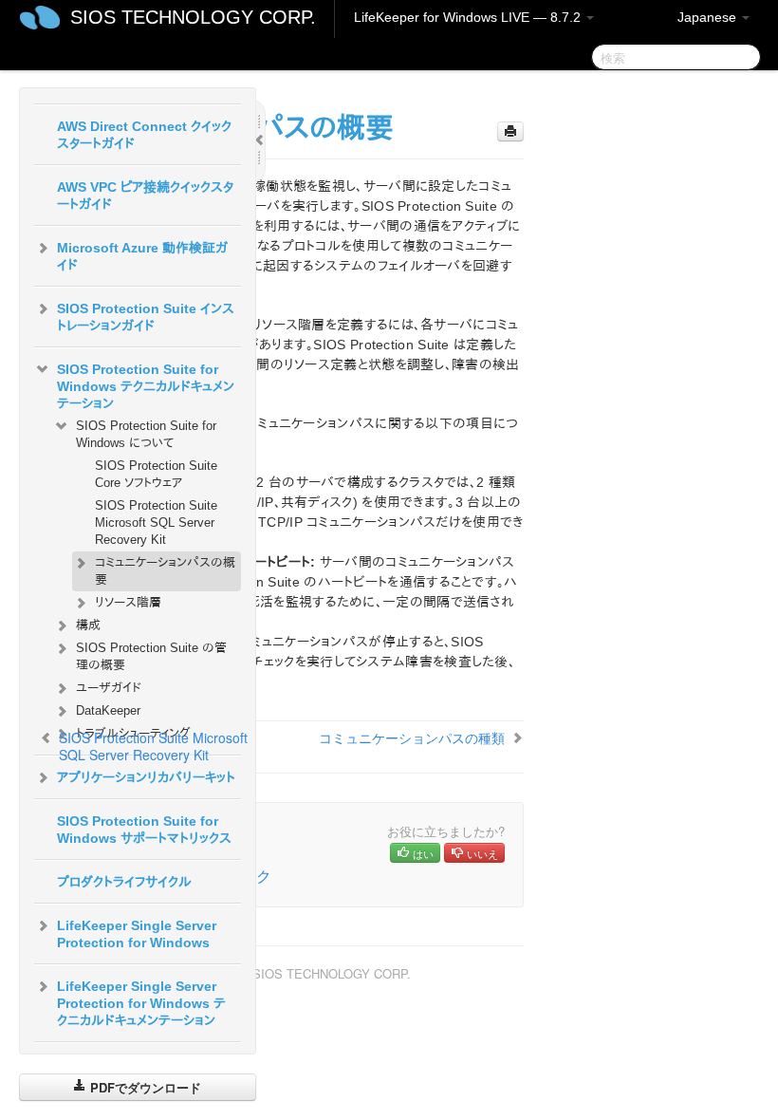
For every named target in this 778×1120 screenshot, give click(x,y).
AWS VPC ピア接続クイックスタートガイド (145, 195)
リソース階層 (128, 602)
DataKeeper (108, 710)
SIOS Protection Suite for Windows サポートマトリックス (144, 829)
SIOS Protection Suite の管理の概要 (151, 656)
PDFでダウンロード (143, 1087)
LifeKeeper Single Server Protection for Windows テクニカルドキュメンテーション (141, 1003)
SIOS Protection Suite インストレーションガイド (145, 317)
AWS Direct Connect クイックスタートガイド (144, 135)
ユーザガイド (108, 688)
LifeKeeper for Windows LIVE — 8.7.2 (469, 17)
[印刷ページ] (510, 131)
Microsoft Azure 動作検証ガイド (142, 256)
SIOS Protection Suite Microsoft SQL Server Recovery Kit (156, 522)
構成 (88, 625)
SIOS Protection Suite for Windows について (146, 434)
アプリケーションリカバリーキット (146, 777)
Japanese (708, 17)
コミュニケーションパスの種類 (412, 737)
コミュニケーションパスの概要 (165, 571)
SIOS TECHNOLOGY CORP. (193, 17)
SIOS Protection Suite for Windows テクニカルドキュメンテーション (145, 386)
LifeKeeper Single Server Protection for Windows (136, 934)
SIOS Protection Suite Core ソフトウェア (156, 474)
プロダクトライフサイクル (124, 881)
